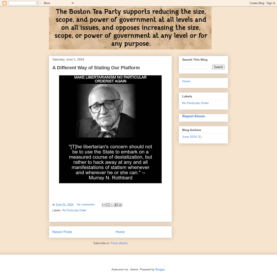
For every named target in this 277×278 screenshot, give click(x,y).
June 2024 (189, 136)
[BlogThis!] (108, 205)
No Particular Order (74, 210)
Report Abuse (193, 116)
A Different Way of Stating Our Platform (96, 67)
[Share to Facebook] (116, 205)
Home (120, 232)
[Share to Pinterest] (120, 205)
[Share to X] (112, 205)
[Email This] (104, 205)
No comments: (86, 204)
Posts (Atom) (119, 243)
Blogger (160, 269)
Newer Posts (62, 232)
